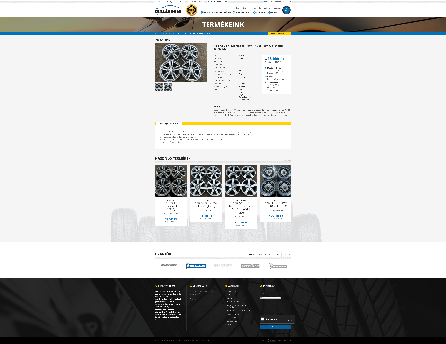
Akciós (206, 12)
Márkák (253, 8)
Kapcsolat (277, 8)
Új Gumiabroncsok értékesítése (238, 311)
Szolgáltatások (222, 12)
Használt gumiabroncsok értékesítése (236, 306)
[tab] (169, 123)
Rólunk (244, 8)
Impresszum (205, 340)
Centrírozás (231, 317)
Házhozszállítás (264, 8)
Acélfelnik (261, 12)
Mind (251, 255)
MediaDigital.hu (272, 340)
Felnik (276, 255)
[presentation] (277, 319)
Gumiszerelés (232, 321)
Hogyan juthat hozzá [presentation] (168, 124)
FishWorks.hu (285, 340)
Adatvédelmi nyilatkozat (191, 340)
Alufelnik (276, 12)
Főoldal (236, 8)
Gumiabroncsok (244, 12)
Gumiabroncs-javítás (234, 314)
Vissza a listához (163, 40)
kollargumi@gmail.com (218, 2)
